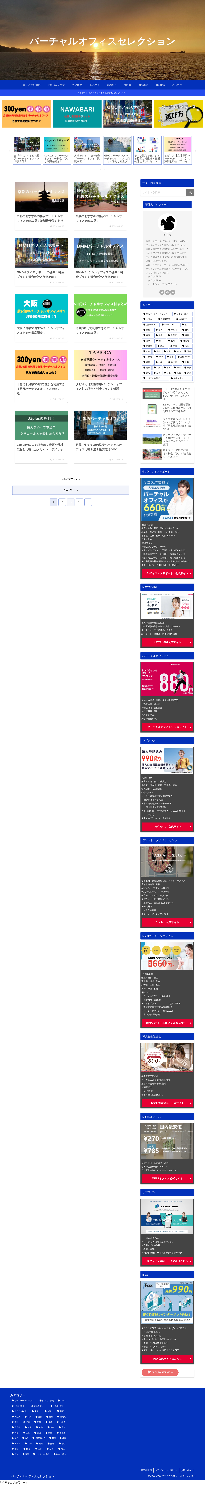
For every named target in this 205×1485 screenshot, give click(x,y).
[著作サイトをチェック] (161, 292)
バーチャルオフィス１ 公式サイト (167, 727)
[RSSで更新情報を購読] (172, 292)
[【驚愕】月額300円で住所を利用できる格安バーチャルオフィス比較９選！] (26, 114)
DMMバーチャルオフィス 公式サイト (167, 1022)
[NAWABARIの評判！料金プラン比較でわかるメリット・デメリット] (77, 114)
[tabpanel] (27, 150)
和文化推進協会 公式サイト (167, 1103)
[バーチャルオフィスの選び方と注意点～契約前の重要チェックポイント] (178, 114)
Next (195, 151)
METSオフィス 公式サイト (167, 1178)
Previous (10, 151)
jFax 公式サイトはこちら (167, 1358)
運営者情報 (146, 1470)
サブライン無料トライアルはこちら (167, 1261)
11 (79, 502)
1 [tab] (100, 169)
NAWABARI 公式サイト (167, 642)
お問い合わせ (187, 1470)
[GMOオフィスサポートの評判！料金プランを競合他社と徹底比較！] (127, 114)
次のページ (70, 490)
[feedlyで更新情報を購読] (167, 292)
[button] (190, 192)
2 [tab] (105, 169)
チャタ (167, 235)
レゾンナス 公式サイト (167, 826)
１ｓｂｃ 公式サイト (167, 922)
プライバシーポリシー (166, 1470)
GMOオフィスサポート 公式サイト (167, 573)
